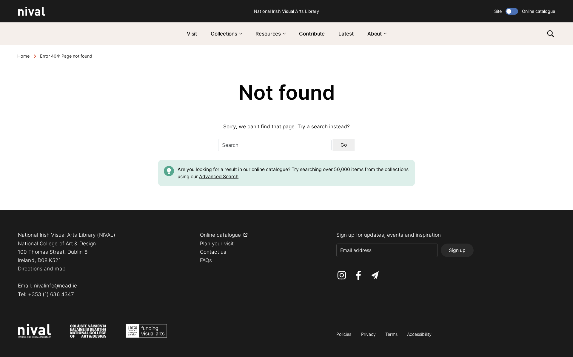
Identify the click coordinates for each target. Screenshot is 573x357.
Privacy (368, 334)
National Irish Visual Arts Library (286, 11)
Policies (344, 334)
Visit (192, 33)
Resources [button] (268, 33)
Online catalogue (538, 11)
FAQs (206, 260)
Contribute (312, 33)
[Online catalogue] (512, 11)
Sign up (457, 250)
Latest (345, 33)
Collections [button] (224, 33)
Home (23, 56)
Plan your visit (217, 243)
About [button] (374, 33)
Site (498, 11)
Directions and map (41, 268)
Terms (391, 334)
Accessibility (419, 334)
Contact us (213, 252)
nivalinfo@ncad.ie (55, 285)
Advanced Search (218, 176)
